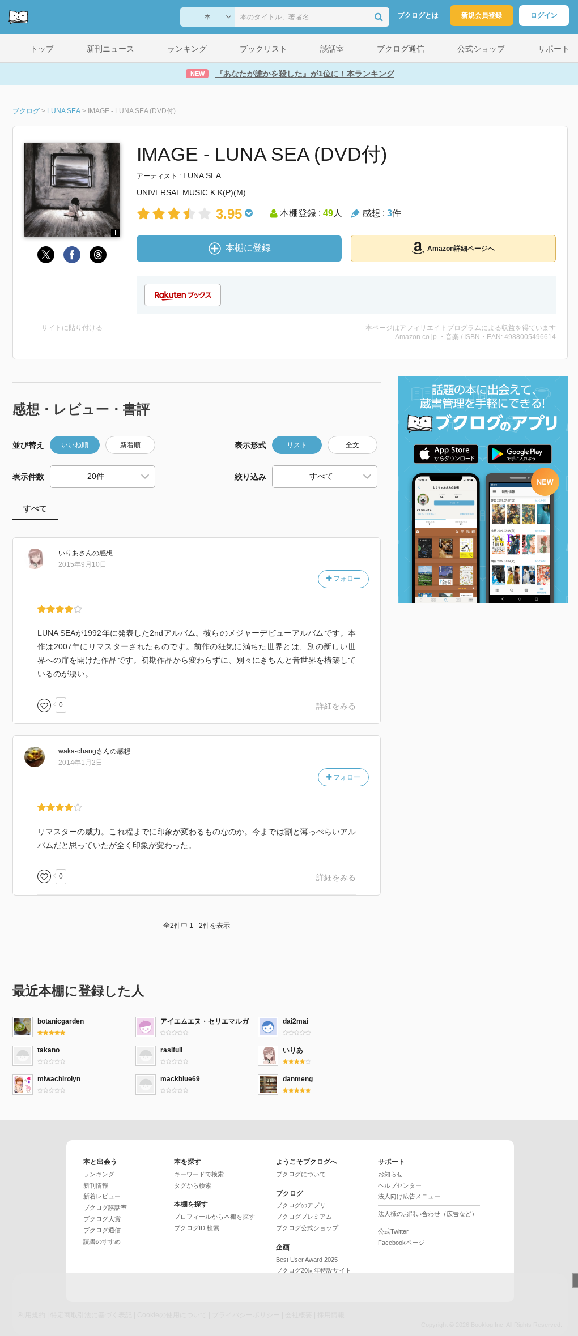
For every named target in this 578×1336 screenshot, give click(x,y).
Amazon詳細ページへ (461, 248)
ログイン (544, 15)
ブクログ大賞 (102, 1218)
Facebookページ (401, 1242)
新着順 (130, 445)
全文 (352, 445)
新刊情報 (95, 1185)
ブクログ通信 (102, 1230)
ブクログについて (301, 1174)
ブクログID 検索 (196, 1227)
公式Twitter (393, 1231)
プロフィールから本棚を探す (214, 1216)
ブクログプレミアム (304, 1216)
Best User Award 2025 (307, 1259)
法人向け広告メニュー (409, 1196)
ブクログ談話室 (105, 1207)
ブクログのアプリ (301, 1205)
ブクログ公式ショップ (307, 1227)
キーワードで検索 (199, 1174)
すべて (35, 508)
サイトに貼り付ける (72, 328)
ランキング (98, 1174)
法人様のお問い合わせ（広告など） (428, 1213)
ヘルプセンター (400, 1185)
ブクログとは (418, 15)
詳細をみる (336, 705)
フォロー (346, 579)
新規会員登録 (481, 15)
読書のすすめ (102, 1241)
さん (75, 553)
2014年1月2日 (80, 763)
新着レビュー (102, 1196)
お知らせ (390, 1174)
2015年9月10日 (82, 564)
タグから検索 (192, 1185)
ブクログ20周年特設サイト (313, 1270)
